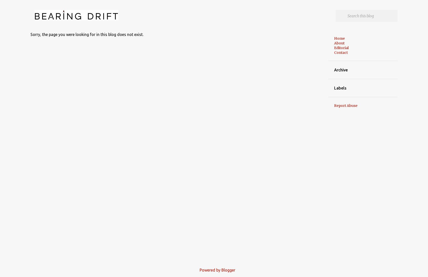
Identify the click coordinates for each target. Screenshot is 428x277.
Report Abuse (345, 105)
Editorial (341, 48)
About (339, 43)
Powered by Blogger (217, 270)
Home (339, 38)
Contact (341, 52)
